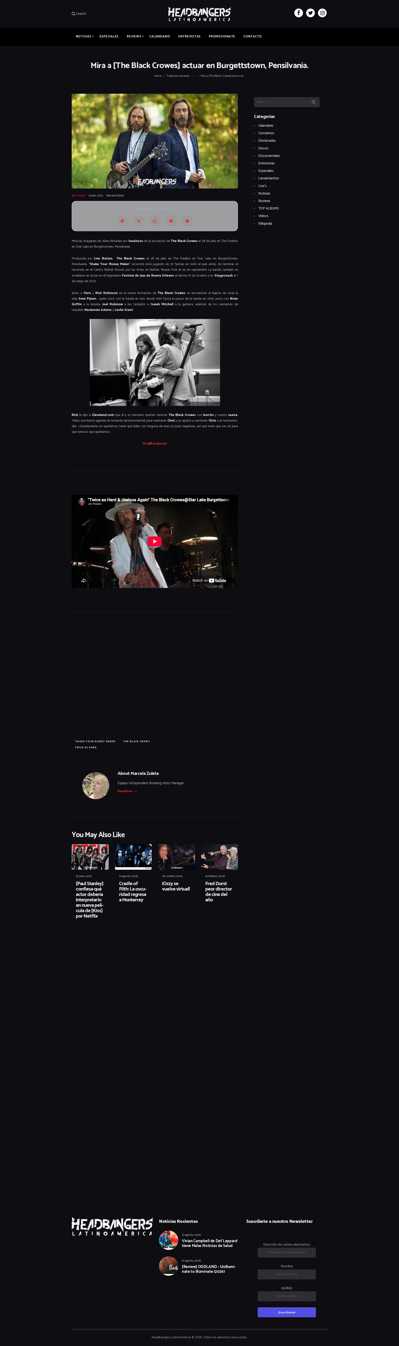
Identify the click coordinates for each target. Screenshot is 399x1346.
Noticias (79, 196)
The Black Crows (136, 741)
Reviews (264, 201)
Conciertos (266, 133)
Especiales (266, 171)
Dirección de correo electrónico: (286, 1245)
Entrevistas (266, 163)
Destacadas (267, 141)
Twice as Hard (86, 747)
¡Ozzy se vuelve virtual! (176, 886)
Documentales (269, 156)
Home (157, 76)
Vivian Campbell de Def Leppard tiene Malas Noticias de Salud (209, 1243)
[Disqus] (104, 935)
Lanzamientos (268, 178)
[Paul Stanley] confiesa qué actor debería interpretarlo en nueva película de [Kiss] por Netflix (89, 900)
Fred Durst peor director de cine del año (218, 892)
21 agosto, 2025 (128, 876)
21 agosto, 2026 (191, 1235)
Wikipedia (265, 224)
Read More (125, 791)
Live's (262, 186)
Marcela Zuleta (115, 196)
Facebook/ (159, 444)
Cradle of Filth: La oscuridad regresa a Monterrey (133, 892)
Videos (263, 216)
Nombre (287, 1266)
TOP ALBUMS (268, 208)
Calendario (265, 126)
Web (146, 444)
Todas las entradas (178, 76)
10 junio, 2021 (84, 876)
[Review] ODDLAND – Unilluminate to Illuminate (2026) (209, 1269)
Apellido (287, 1288)
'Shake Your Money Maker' (95, 741)
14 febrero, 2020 (215, 876)
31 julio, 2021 (96, 196)
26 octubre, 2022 (172, 876)
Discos (263, 148)
